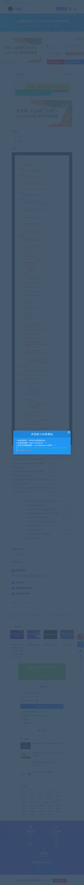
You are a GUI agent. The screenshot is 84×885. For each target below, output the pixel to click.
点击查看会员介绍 (24, 450)
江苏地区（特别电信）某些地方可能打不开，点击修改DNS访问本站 (42, 448)
